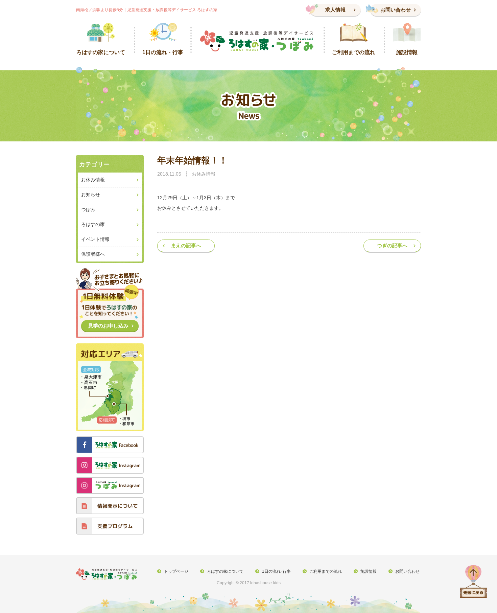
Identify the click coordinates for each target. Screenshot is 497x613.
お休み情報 (203, 174)
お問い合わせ (395, 10)
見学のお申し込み (108, 325)
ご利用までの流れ (325, 571)
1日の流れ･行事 (276, 571)
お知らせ (90, 194)
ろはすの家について (225, 571)
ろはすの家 (93, 224)
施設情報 (368, 571)
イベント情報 (95, 239)
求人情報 (335, 10)
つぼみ (88, 209)
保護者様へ (93, 254)
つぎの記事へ (392, 245)
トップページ (176, 571)
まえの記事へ (186, 245)
